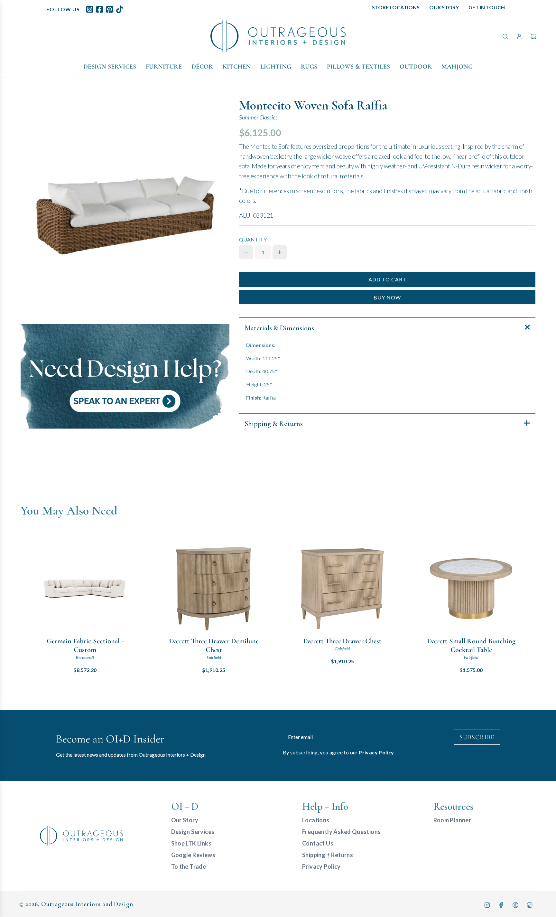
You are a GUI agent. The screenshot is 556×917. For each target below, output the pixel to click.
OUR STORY (444, 7)
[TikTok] (530, 905)
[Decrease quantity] (246, 252)
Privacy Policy (376, 752)
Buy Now (387, 297)
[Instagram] (487, 905)
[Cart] (533, 36)
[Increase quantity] (280, 252)
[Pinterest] (515, 905)
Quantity (253, 239)
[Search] (505, 36)
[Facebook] (501, 905)
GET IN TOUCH (486, 7)
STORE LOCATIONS (396, 7)
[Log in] (519, 36)
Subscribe (477, 737)
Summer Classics (258, 117)
